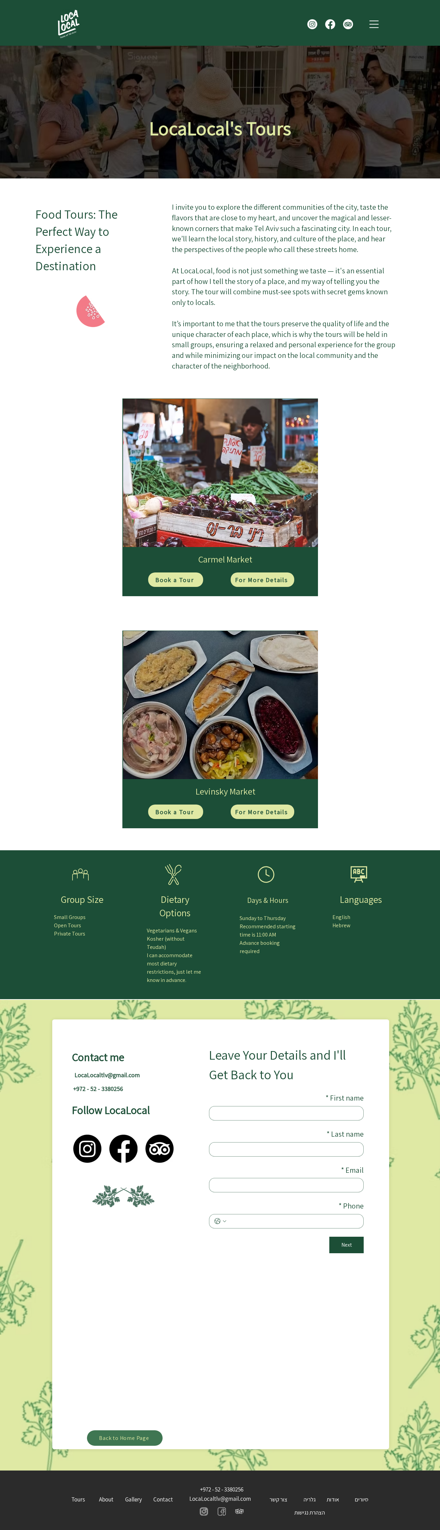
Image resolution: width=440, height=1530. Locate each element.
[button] (374, 24)
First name (345, 1098)
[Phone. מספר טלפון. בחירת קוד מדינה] (220, 1221)
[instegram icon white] (222, 1511)
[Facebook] (330, 24)
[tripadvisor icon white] (239, 1511)
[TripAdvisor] (348, 24)
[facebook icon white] (204, 1511)
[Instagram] (312, 24)
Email (352, 1170)
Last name (345, 1134)
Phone (351, 1206)
